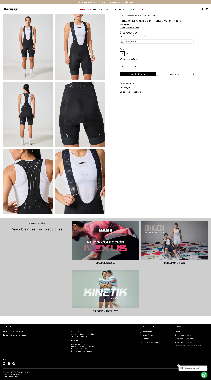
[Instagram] (4, 363)
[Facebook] (8, 363)
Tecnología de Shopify (11, 377)
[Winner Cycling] (11, 9)
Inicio (121, 15)
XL (139, 54)
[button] (202, 9)
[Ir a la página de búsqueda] (202, 9)
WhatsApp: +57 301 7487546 (13, 332)
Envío (135, 36)
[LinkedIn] (13, 363)
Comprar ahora (175, 74)
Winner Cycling (22, 372)
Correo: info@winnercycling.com (14, 335)
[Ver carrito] (207, 9)
